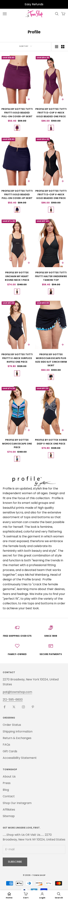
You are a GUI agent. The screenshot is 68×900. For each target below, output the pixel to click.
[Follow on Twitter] (14, 707)
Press (7, 783)
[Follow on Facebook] (4, 707)
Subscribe (15, 862)
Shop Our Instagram (17, 803)
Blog (6, 790)
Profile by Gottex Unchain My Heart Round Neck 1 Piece (17, 276)
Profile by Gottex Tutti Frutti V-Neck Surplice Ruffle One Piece (17, 358)
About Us (9, 776)
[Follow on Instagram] (23, 707)
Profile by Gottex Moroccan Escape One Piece (17, 443)
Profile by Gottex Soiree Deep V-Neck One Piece (51, 441)
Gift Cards (10, 751)
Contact (9, 796)
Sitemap (9, 816)
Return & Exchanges (17, 738)
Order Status (12, 725)
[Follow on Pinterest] (33, 707)
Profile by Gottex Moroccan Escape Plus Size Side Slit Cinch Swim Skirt (51, 360)
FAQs (6, 744)
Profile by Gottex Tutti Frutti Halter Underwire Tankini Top (51, 276)
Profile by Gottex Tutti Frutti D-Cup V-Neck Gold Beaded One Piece (51, 112)
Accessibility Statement (20, 758)
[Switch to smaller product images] (62, 46)
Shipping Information (17, 731)
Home (9, 897)
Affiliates (9, 809)
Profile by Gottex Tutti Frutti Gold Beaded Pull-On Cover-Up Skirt (17, 112)
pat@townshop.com (17, 692)
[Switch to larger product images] (56, 46)
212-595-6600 (13, 699)
